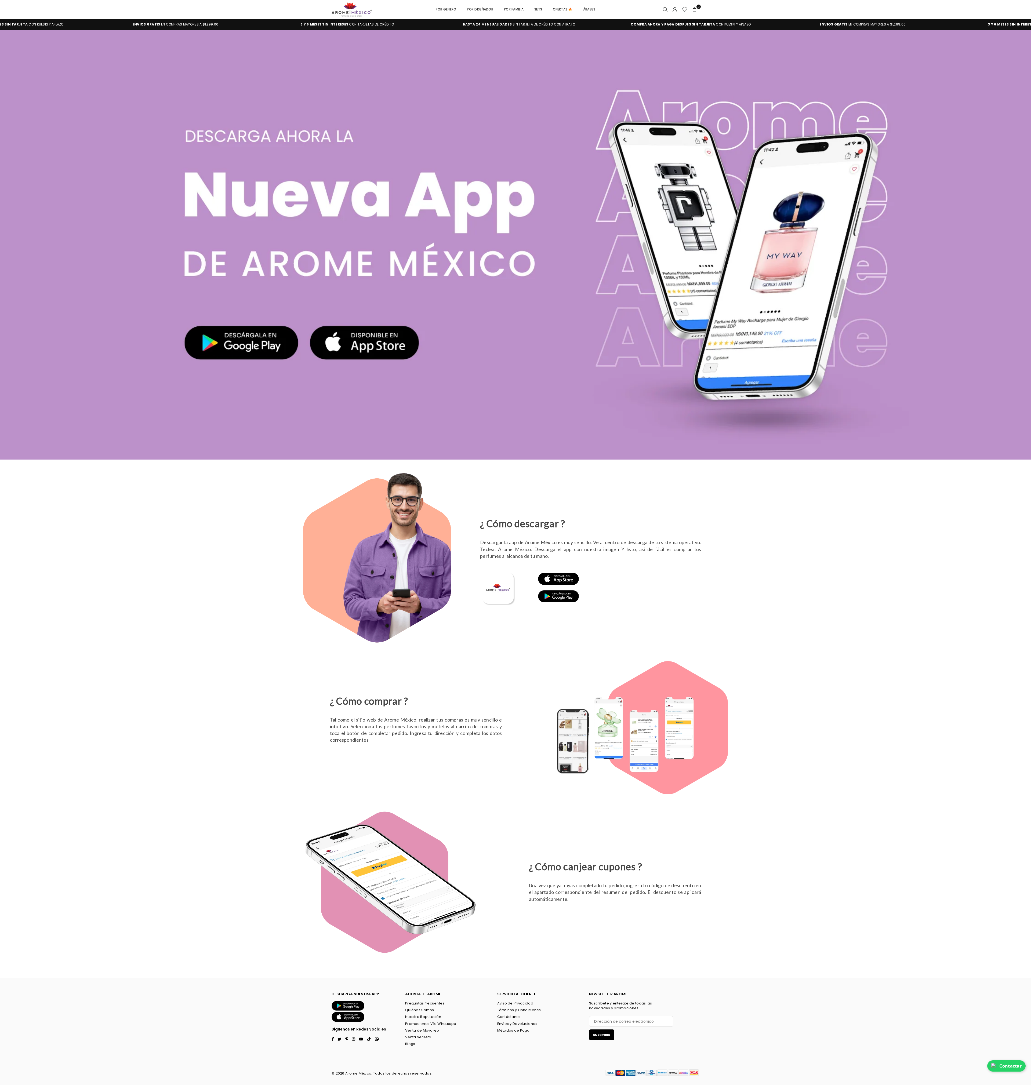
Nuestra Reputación (423, 1016)
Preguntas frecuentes (425, 1003)
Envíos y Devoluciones (517, 1023)
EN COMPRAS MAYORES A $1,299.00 (684, 24)
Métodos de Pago (513, 1030)
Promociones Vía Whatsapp (430, 1023)
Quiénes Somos (419, 1010)
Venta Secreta (418, 1037)
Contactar (1010, 1066)
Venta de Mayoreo (422, 1030)
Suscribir (601, 1035)
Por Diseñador (480, 9)
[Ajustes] (675, 9)
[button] (694, 9)
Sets (538, 9)
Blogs (410, 1043)
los (388, 1073)
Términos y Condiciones (519, 1010)
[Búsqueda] (665, 9)
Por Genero (446, 9)
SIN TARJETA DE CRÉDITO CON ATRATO (340, 24)
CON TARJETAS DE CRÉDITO (168, 24)
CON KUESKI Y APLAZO (512, 24)
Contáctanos (509, 1016)
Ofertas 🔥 (562, 9)
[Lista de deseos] (685, 9)
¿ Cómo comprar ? (369, 701)
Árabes (589, 9)
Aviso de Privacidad (515, 1003)
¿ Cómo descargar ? (522, 523)
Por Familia (514, 9)
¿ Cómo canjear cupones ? (585, 866)
